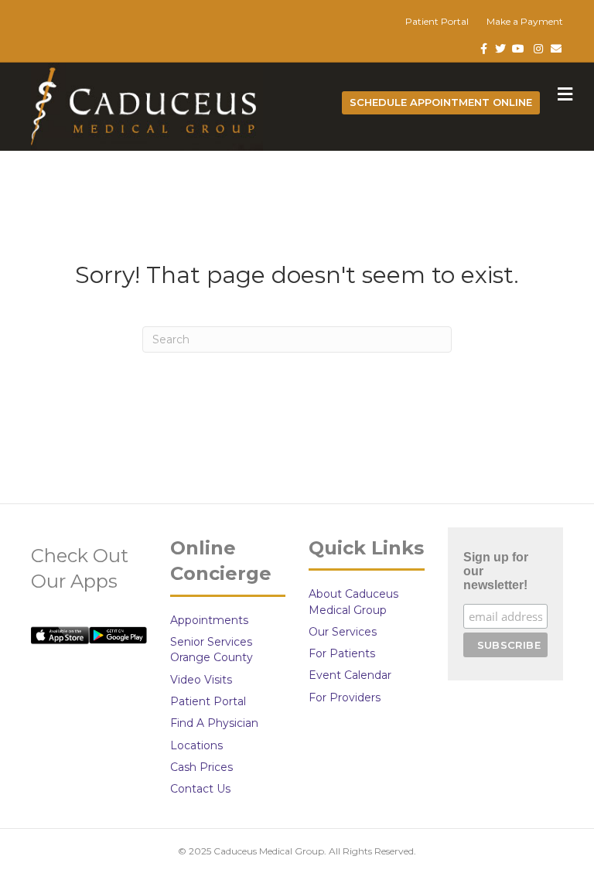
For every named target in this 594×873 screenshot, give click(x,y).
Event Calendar (350, 675)
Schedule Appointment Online (441, 102)
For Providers (345, 697)
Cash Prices (201, 767)
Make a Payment (524, 21)
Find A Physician (214, 723)
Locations (196, 745)
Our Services (343, 632)
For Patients (342, 653)
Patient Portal (437, 21)
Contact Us (200, 789)
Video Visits (201, 680)
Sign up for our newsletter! (495, 571)
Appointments (209, 620)
